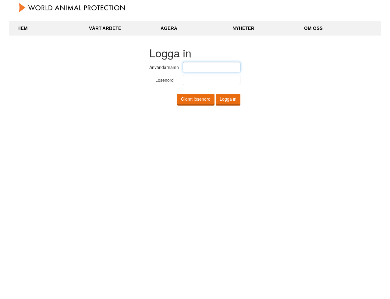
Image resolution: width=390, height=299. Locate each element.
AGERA (169, 28)
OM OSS (313, 28)
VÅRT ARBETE (105, 28)
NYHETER (243, 28)
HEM (22, 28)
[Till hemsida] (72, 7)
